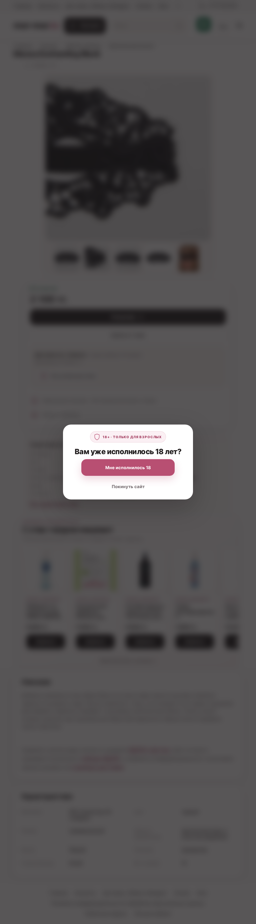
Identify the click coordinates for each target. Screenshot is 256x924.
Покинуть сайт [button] (128, 486)
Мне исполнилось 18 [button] (128, 467)
